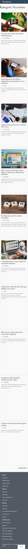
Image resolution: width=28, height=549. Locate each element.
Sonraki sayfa (23, 468)
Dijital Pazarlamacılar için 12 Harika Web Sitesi (13, 126)
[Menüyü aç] (25, 2)
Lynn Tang (6, 38)
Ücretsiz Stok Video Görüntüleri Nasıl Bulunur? (12, 35)
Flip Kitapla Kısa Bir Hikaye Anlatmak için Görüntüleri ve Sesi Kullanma (12, 81)
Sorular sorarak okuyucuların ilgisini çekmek (13, 424)
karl (5, 85)
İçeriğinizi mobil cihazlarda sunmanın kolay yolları (10, 379)
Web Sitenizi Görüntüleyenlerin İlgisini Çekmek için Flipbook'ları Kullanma (12, 172)
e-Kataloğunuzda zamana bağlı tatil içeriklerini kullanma (13, 262)
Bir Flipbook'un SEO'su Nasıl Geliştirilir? (11, 217)
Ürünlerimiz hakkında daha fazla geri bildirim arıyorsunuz (14, 288)
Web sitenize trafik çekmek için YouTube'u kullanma (12, 333)
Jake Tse (6, 176)
